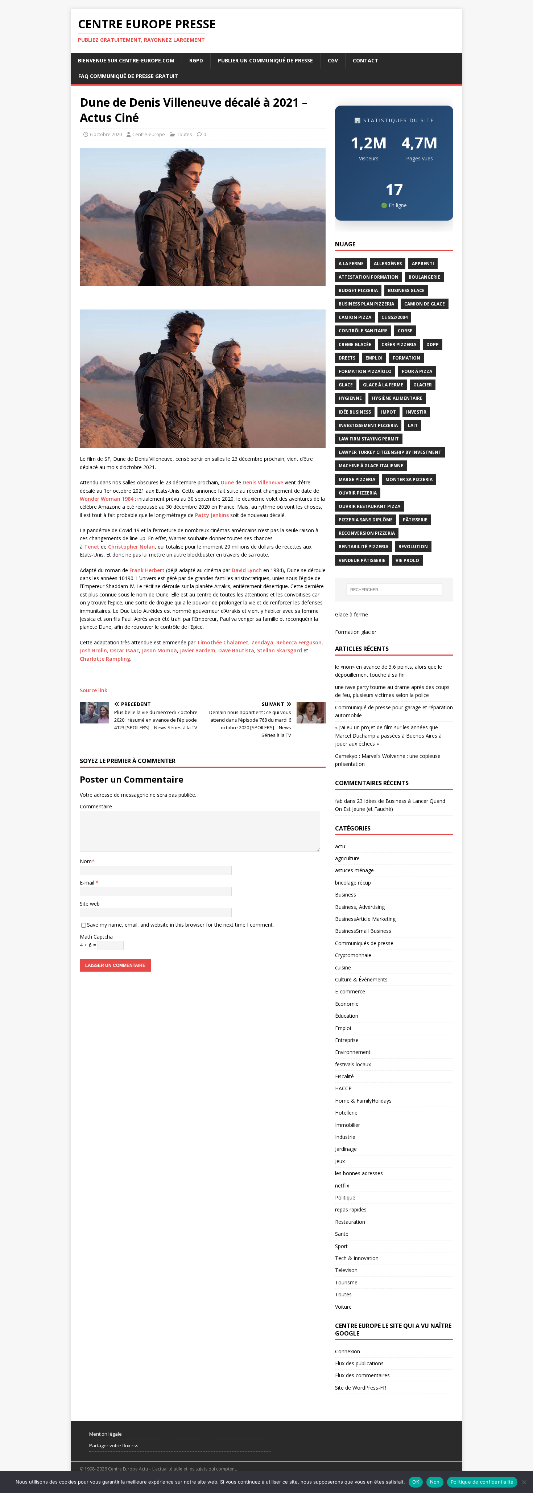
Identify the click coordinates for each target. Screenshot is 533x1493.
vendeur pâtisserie (362, 560)
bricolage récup (353, 882)
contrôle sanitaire (363, 331)
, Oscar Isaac (123, 650)
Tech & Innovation (357, 1258)
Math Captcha (96, 936)
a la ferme (351, 264)
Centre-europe (148, 134)
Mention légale (105, 1434)
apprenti (423, 264)
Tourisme (346, 1282)
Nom (86, 861)
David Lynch (246, 570)
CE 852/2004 (394, 317)
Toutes (184, 134)
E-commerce (350, 991)
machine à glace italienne (371, 466)
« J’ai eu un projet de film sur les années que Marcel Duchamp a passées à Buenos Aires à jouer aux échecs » (388, 735)
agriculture (347, 858)
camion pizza (355, 317)
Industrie (345, 1136)
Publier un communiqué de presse (265, 60)
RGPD (196, 60)
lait (413, 425)
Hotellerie (346, 1112)
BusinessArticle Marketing (365, 918)
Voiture (343, 1306)
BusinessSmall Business (363, 930)
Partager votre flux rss (114, 1445)
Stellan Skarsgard (279, 650)
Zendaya (262, 642)
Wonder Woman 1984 (107, 498)
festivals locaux (353, 1064)
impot (388, 412)
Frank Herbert (146, 570)
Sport (341, 1246)
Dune (227, 482)
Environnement (353, 1052)
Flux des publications (359, 1363)
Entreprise (347, 1040)
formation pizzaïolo (365, 371)
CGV (333, 60)
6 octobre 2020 (106, 134)
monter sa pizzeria (409, 479)
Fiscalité (344, 1076)
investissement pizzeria (368, 425)
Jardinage (346, 1148)
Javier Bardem (197, 650)
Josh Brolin (93, 650)
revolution (413, 547)
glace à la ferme (383, 385)
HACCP (343, 1088)
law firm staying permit (369, 439)
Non (435, 1482)
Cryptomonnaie (353, 955)
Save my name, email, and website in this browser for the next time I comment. (180, 924)
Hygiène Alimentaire (397, 398)
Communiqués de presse (364, 943)
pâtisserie (415, 520)
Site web (90, 903)
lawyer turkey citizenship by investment (390, 452)
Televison (346, 1270)
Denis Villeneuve (263, 482)
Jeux (340, 1161)
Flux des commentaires (362, 1375)
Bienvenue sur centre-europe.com (126, 60)
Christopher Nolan (131, 546)
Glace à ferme (351, 614)
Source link (93, 690)
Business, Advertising (360, 906)
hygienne (350, 398)
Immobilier (347, 1124)
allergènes (388, 264)
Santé (341, 1233)
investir (416, 412)
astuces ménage (354, 870)
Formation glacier (355, 631)
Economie (347, 1003)
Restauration (350, 1221)
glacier (422, 385)
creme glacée (355, 344)
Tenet (91, 546)
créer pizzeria (398, 344)
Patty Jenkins (212, 515)
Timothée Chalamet (222, 642)
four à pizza (417, 371)
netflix (342, 1185)
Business (345, 894)
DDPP (432, 344)
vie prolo (407, 560)
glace (346, 385)
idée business (355, 412)
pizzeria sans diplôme (366, 520)
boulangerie (424, 277)
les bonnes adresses (359, 1173)
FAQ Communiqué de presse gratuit (128, 76)
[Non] (524, 1482)
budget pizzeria (358, 290)
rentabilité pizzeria (363, 547)
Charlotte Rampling (105, 658)
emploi (374, 358)
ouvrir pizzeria (358, 493)
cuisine (343, 967)
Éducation (346, 1015)
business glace (406, 290)
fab (339, 800)
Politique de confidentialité (482, 1482)
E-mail (88, 882)
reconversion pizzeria (367, 533)
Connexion (347, 1351)
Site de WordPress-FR (360, 1387)
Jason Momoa (159, 650)
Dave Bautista (236, 650)
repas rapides (351, 1209)
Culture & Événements (361, 979)
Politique (345, 1197)
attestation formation (368, 277)
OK (415, 1482)
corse (405, 331)
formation (406, 358)
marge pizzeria (357, 479)
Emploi (343, 1028)
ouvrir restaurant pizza (369, 506)
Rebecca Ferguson (299, 642)
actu (340, 846)
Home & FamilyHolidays (363, 1100)
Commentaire (96, 806)
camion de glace (424, 304)
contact (365, 60)
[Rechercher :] (394, 589)
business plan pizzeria (366, 304)
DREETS (347, 358)
